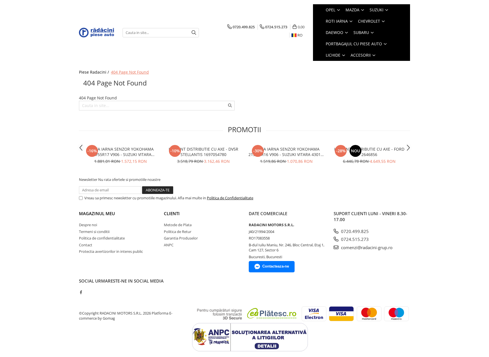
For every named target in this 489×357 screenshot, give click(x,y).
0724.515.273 (354, 239)
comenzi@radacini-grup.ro (366, 247)
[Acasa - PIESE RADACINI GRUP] (96, 32)
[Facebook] (81, 292)
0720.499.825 (354, 231)
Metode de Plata (178, 224)
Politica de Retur (177, 231)
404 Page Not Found (130, 72)
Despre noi (88, 224)
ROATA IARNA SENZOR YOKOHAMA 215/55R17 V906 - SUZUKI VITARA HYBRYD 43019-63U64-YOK (120, 151)
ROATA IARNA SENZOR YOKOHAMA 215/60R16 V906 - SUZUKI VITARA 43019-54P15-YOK (286, 151)
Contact (85, 244)
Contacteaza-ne (275, 266)
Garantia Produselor (181, 238)
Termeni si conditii (94, 231)
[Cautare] (194, 32)
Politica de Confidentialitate (230, 197)
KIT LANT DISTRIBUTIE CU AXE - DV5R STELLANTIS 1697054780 (203, 151)
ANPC (168, 244)
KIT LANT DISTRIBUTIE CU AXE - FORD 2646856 (369, 151)
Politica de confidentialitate (102, 238)
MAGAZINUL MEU (97, 213)
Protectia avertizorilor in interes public (111, 251)
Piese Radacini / (94, 72)
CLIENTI (172, 213)
